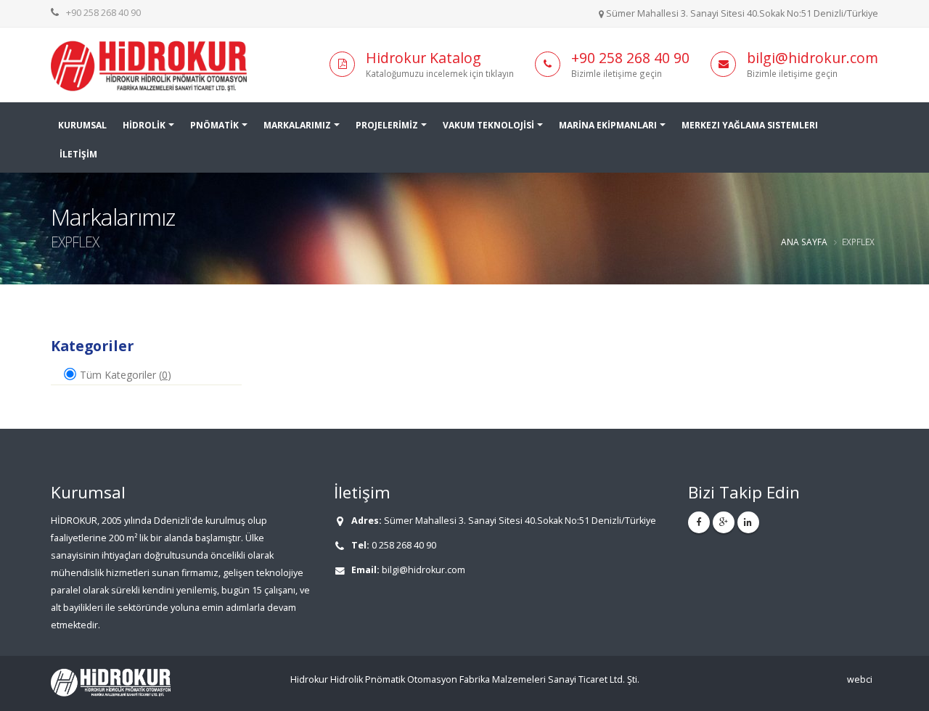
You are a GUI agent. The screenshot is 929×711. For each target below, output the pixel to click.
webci (859, 679)
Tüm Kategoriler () (124, 375)
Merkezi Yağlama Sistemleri (750, 125)
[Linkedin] (748, 522)
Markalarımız (297, 125)
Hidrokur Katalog (423, 57)
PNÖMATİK (214, 125)
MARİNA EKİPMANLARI (608, 125)
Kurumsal (82, 125)
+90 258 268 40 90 (103, 13)
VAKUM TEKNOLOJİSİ (488, 125)
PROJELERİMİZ (387, 125)
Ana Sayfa (804, 241)
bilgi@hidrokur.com (812, 57)
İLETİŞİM (78, 154)
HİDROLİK (144, 125)
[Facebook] (699, 522)
